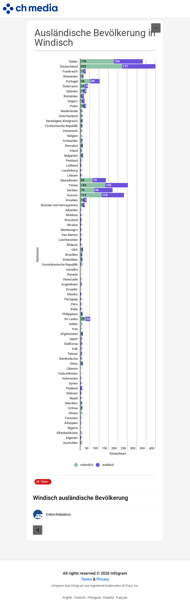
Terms (86, 579)
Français (121, 597)
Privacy (102, 579)
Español (108, 597)
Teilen (44, 481)
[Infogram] (30, 8)
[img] (97, 61)
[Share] (37, 530)
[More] (156, 28)
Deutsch (80, 597)
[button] (85, 465)
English (67, 597)
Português (94, 597)
